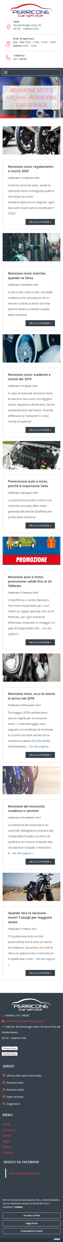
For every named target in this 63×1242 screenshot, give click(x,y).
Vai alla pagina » (39, 746)
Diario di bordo (14, 1096)
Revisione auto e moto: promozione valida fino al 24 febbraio (29, 581)
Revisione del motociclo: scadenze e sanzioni (26, 808)
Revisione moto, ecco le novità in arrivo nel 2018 (31, 696)
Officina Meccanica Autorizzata (24, 1075)
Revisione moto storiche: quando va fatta (27, 275)
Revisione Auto (14, 1082)
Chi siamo (9, 1130)
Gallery (7, 1147)
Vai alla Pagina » (40, 222)
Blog (6, 1141)
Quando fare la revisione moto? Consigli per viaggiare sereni (30, 917)
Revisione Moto (15, 1089)
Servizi (7, 1136)
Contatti (8, 1152)
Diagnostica (13, 1103)
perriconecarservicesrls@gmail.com (25, 1021)
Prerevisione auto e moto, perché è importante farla (28, 483)
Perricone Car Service (24, 1173)
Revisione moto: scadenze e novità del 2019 (29, 376)
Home (6, 1124)
